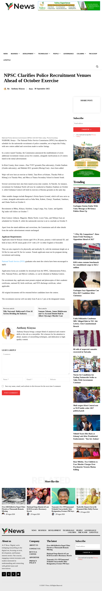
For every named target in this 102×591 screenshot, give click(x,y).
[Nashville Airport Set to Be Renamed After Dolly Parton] (88, 496)
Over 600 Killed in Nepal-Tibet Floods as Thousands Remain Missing (13, 509)
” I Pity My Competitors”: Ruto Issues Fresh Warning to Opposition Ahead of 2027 (86, 236)
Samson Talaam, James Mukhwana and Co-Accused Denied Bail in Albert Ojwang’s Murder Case (52, 313)
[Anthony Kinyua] (5, 89)
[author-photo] (3, 514)
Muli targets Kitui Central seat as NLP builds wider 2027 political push (85, 408)
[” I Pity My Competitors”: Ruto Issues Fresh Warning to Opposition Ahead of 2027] (86, 223)
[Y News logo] (20, 6)
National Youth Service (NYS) (13, 261)
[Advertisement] (51, 30)
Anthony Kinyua (18, 89)
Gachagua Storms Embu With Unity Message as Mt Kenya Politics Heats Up (85, 208)
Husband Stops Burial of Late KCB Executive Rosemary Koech (38, 509)
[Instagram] (9, 574)
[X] (86, 106)
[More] (93, 106)
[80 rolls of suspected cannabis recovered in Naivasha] (86, 338)
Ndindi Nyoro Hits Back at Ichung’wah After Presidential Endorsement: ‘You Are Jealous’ (86, 436)
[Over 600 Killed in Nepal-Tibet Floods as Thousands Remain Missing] (14, 496)
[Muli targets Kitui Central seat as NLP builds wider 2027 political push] (86, 395)
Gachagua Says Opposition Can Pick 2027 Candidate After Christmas (86, 293)
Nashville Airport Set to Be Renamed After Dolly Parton (87, 508)
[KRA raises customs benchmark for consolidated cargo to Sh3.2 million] (86, 251)
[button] (97, 66)
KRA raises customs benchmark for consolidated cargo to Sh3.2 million (86, 265)
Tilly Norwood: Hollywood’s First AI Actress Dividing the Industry (18, 312)
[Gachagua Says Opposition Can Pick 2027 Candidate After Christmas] (86, 279)
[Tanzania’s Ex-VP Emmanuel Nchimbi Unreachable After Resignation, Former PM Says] (63, 496)
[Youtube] (18, 574)
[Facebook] (80, 106)
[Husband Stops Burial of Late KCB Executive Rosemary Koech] (38, 496)
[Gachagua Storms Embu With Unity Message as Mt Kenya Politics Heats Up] (86, 195)
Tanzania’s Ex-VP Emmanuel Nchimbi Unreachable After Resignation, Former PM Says (63, 509)
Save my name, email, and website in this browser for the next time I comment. (33, 386)
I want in (85, 129)
